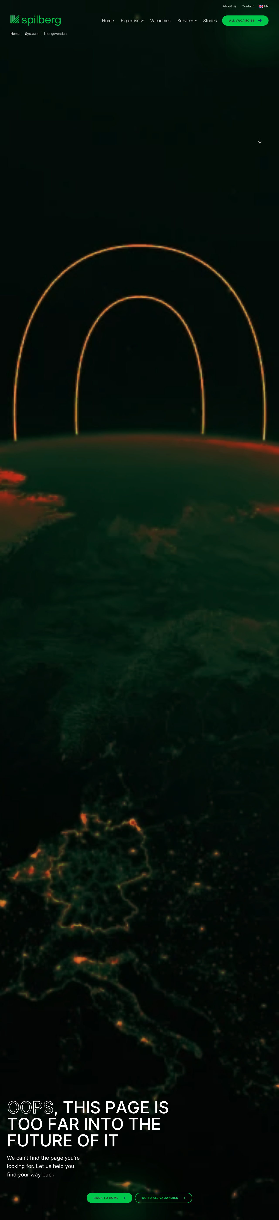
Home (108, 20)
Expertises (131, 20)
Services (185, 20)
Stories (210, 20)
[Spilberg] (35, 20)
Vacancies (160, 20)
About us (229, 6)
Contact (248, 6)
